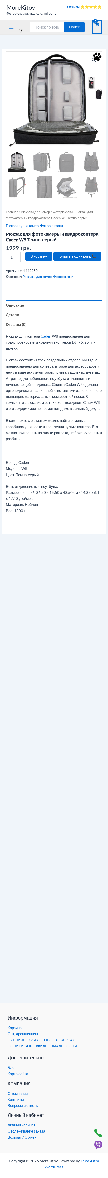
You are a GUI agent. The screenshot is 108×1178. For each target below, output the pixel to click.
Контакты (16, 1099)
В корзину (38, 256)
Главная (12, 212)
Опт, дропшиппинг (23, 1034)
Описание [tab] (15, 305)
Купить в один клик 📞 (77, 256)
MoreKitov (20, 7)
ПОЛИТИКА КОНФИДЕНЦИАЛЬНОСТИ (42, 1046)
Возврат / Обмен (22, 1137)
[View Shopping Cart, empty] (97, 27)
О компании (18, 1093)
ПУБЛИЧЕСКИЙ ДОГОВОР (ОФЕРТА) (41, 1040)
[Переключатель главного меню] (11, 27)
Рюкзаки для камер (35, 212)
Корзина (15, 1028)
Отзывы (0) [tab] (16, 324)
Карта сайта (18, 1074)
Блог (12, 1067)
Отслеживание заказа (26, 1131)
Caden (46, 336)
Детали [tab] (12, 315)
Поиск (74, 27)
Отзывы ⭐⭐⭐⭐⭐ (84, 7)
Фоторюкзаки (63, 212)
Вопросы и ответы (23, 1105)
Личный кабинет (21, 1125)
